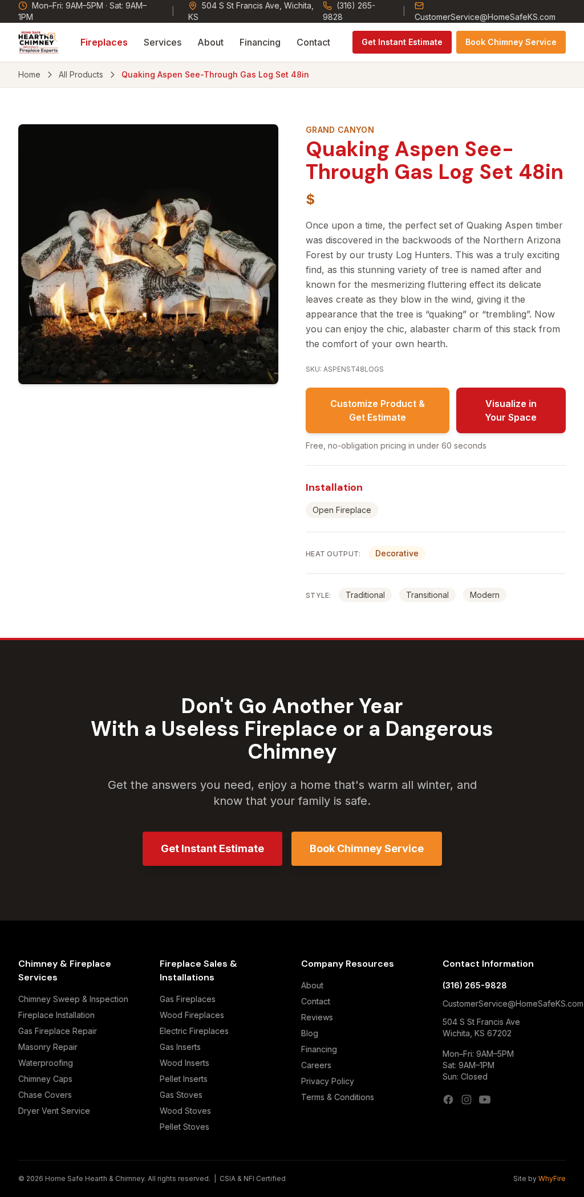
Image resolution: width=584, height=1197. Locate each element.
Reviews (317, 1017)
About (210, 42)
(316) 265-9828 (349, 11)
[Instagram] (466, 1099)
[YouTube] (484, 1099)
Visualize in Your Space (511, 410)
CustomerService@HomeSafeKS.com (485, 17)
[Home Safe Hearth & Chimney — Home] (38, 42)
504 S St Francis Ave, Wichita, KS (251, 11)
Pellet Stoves (184, 1126)
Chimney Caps (45, 1079)
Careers (316, 1065)
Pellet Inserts (184, 1079)
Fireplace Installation (56, 1015)
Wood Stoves (185, 1110)
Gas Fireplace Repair (57, 1031)
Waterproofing (45, 1063)
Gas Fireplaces (188, 999)
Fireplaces (104, 42)
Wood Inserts (184, 1063)
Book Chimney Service (511, 42)
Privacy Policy (327, 1081)
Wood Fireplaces (192, 1015)
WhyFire (552, 1178)
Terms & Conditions (337, 1097)
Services (162, 42)
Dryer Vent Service (54, 1110)
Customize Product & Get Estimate (377, 410)
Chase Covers (45, 1095)
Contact (313, 42)
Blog (309, 1033)
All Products (81, 74)
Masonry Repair (48, 1047)
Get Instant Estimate (402, 42)
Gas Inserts (180, 1047)
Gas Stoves (181, 1095)
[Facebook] (448, 1099)
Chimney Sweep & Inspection (73, 999)
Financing (260, 42)
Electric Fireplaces (194, 1031)
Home (29, 74)
